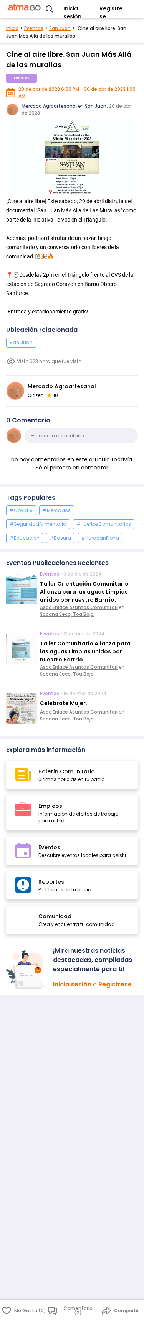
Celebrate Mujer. (63, 703)
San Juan (60, 28)
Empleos (50, 806)
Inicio (12, 28)
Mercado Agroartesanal (49, 106)
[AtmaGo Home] (24, 9)
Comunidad (54, 916)
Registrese (110, 10)
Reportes (51, 882)
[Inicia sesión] (26, 969)
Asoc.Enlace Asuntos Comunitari (79, 607)
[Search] (49, 9)
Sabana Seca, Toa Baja (67, 614)
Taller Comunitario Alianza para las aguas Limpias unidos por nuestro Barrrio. (85, 651)
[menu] (134, 9)
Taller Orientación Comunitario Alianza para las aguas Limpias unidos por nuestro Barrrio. (84, 592)
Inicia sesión (72, 10)
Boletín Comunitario (66, 771)
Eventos (33, 28)
